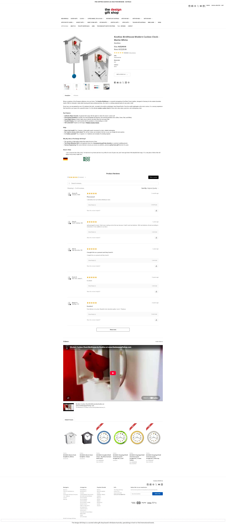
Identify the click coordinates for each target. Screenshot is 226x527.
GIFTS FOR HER (125, 18)
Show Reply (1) (92, 205)
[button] (85, 177)
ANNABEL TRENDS (101, 494)
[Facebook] (192, 6)
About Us (73, 26)
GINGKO (99, 496)
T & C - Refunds (121, 26)
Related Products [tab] (69, 420)
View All (98, 505)
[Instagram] (189, 6)
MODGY (98, 499)
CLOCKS (82, 18)
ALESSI (98, 504)
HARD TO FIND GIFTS (92, 22)
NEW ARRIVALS (64, 18)
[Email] (118, 82)
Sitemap (65, 499)
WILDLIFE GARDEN (101, 491)
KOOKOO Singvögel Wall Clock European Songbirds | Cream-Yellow (137, 457)
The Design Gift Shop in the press (106, 26)
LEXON (98, 493)
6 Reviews (76, 95)
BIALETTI (99, 497)
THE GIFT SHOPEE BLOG (83, 26)
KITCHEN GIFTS (103, 22)
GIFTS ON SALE (64, 26)
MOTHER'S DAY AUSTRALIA (112, 18)
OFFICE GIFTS (125, 22)
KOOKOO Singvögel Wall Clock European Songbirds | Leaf (120, 456)
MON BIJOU (99, 502)
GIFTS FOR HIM (147, 18)
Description (67, 95)
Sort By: (144, 188)
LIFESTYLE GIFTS (114, 22)
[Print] (120, 82)
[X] (198, 6)
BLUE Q (98, 489)
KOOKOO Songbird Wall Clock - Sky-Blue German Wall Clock (103, 456)
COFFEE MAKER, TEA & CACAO (95, 18)
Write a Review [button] (132, 52)
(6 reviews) (126, 52)
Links (93, 26)
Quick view (71, 437)
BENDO (98, 501)
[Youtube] (201, 6)
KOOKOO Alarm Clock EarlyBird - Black (86, 455)
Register (218, 5)
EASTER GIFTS (74, 18)
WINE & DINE (151, 22)
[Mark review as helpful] (156, 210)
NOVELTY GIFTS (80, 22)
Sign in (213, 5)
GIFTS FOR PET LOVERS (66, 22)
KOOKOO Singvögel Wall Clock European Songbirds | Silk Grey (153, 456)
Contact (130, 26)
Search (208, 5)
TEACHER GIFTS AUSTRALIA (139, 22)
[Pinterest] (195, 6)
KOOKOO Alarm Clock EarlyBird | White (69, 455)
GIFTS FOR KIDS (136, 18)
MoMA (159, 22)
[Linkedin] (204, 6)
